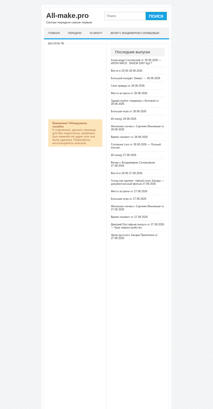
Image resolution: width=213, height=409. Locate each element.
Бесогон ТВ (56, 43)
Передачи (75, 33)
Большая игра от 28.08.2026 (128, 111)
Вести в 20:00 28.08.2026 (126, 70)
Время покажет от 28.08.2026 (129, 136)
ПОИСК (156, 16)
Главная (54, 33)
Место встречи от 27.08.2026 (129, 191)
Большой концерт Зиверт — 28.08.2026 (135, 78)
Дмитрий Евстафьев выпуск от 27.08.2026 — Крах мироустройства (137, 226)
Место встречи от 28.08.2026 (129, 93)
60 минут (96, 33)
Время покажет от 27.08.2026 (129, 216)
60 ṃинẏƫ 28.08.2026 (123, 118)
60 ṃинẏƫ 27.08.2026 (123, 155)
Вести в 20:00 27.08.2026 (126, 173)
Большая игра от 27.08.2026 (128, 198)
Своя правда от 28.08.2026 (128, 85)
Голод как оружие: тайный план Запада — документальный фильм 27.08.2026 (137, 182)
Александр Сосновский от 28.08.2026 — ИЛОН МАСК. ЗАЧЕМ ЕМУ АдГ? (136, 62)
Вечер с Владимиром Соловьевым (135, 33)
